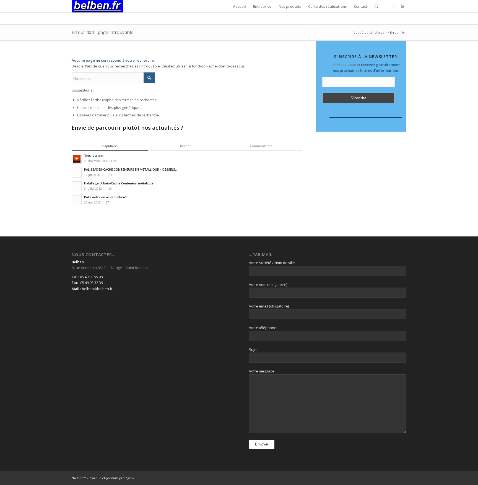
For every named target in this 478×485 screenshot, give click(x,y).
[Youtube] (402, 6)
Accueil (380, 32)
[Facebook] (394, 6)
